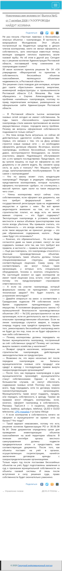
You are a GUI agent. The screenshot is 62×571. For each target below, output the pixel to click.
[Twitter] (47, 32)
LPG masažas (22, 411)
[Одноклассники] (52, 32)
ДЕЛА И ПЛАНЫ (51, 491)
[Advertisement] (31, 524)
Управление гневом (12, 491)
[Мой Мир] (57, 32)
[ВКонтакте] (42, 32)
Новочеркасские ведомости (23, 15)
